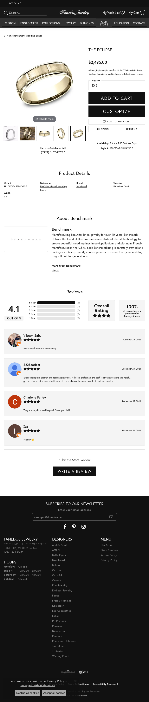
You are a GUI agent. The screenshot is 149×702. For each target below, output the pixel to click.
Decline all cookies (27, 692)
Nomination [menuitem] (59, 631)
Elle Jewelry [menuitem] (59, 585)
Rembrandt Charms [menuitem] (64, 641)
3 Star (32, 310)
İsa (25, 426)
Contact (139, 23)
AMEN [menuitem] (56, 550)
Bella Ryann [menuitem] (59, 555)
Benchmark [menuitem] (58, 560)
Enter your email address (74, 510)
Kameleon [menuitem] (58, 605)
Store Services (109, 550)
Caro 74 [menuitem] (57, 575)
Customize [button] (116, 111)
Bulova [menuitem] (56, 565)
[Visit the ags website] (68, 672)
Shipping (102, 129)
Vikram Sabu (32, 335)
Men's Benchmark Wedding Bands (24, 35)
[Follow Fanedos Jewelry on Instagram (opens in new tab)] (83, 526)
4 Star (32, 306)
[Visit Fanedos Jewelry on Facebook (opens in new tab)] (65, 526)
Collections (51, 23)
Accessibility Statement (105, 684)
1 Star (32, 318)
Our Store (104, 23)
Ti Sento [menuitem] (57, 651)
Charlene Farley (34, 397)
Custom (10, 23)
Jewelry (70, 23)
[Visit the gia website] (83, 672)
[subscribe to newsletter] (111, 516)
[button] (14, 3)
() (78, 302)
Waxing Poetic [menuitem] (61, 656)
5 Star (32, 302)
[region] (44, 83)
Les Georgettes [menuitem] (61, 610)
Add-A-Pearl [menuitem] (59, 545)
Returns (131, 129)
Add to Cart (117, 98)
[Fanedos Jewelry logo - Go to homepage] (74, 12)
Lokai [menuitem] (55, 615)
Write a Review (74, 471)
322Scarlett (31, 365)
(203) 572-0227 (53, 152)
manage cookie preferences (38, 685)
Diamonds (87, 23)
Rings (55, 270)
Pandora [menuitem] (57, 636)
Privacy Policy (109, 560)
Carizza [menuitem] (57, 570)
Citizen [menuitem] (56, 580)
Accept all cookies (54, 692)
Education (121, 23)
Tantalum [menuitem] (57, 646)
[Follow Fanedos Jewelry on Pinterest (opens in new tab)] (74, 526)
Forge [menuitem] (55, 595)
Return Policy (109, 555)
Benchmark (81, 186)
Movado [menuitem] (57, 626)
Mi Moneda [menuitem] (59, 621)
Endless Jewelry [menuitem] (62, 590)
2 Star (32, 314)
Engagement (29, 23)
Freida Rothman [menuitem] (62, 600)
